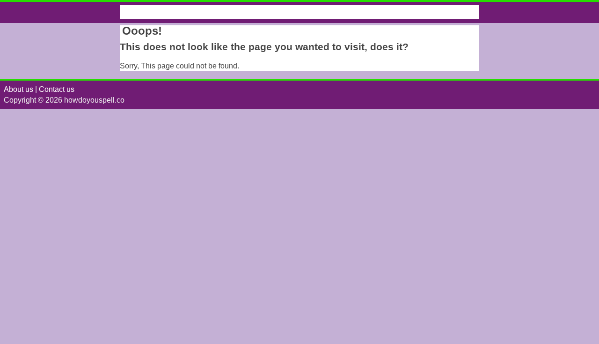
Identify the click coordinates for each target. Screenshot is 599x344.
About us (18, 89)
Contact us (56, 89)
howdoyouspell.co (168, 12)
